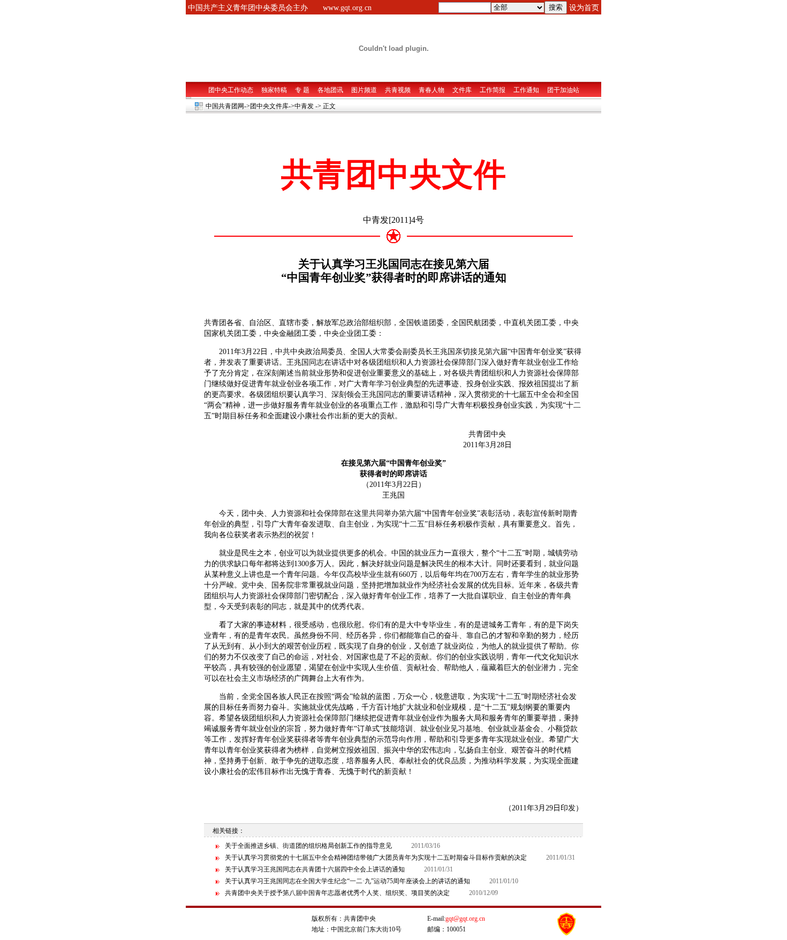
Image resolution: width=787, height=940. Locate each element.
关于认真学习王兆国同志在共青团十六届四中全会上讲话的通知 (315, 869)
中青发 (304, 106)
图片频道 (364, 90)
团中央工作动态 (230, 90)
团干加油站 (563, 90)
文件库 (462, 90)
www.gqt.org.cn (347, 8)
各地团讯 (330, 90)
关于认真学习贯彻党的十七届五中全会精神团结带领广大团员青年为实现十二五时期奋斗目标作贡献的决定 (376, 857)
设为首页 (584, 8)
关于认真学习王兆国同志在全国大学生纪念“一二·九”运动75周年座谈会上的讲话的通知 (347, 881)
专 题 (302, 90)
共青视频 (398, 90)
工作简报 (492, 90)
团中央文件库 (269, 106)
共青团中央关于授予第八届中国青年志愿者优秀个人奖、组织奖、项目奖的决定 (337, 893)
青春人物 (431, 90)
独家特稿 (274, 90)
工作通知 (526, 90)
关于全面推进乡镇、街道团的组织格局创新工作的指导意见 (308, 845)
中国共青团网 (225, 106)
